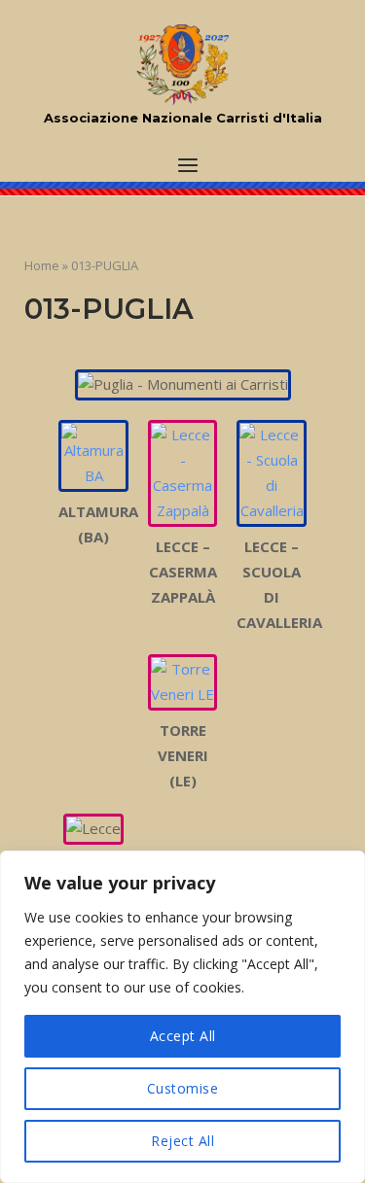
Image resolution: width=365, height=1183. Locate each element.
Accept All (183, 1035)
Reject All (182, 1140)
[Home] (182, 65)
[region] (182, 1017)
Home (41, 265)
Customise (183, 1088)
